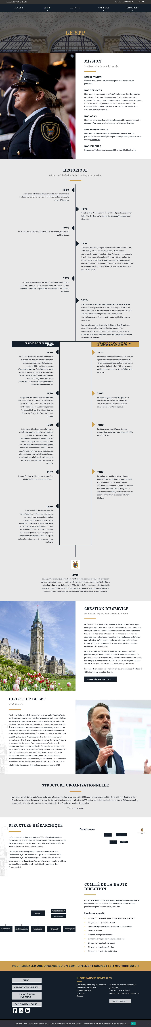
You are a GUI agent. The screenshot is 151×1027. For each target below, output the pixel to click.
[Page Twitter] (21, 1010)
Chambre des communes (26, 987)
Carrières (103, 8)
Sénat (26, 980)
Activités (75, 8)
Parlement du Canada (16, 2)
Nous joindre (119, 1001)
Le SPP (49, 8)
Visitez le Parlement (124, 2)
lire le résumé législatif (102, 679)
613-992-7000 (119, 965)
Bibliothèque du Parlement (27, 995)
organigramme (78, 808)
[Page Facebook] (15, 1010)
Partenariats (95, 140)
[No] (148, 1023)
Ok (133, 1023)
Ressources (132, 8)
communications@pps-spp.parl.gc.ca (124, 993)
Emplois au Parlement (26, 1004)
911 (137, 965)
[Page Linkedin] (27, 1010)
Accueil (19, 8)
